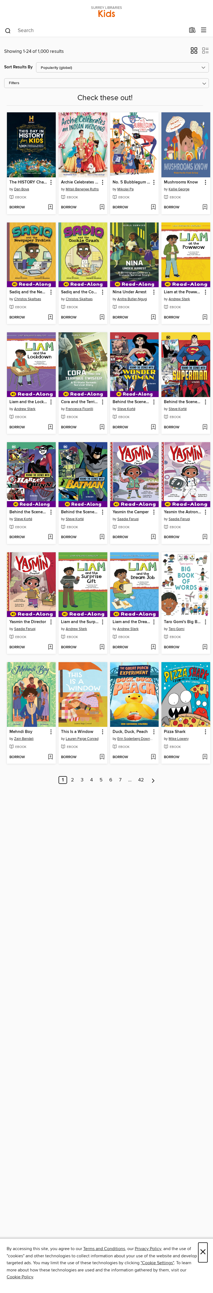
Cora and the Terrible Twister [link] (80, 402)
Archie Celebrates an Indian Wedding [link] (80, 182)
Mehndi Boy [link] (20, 731)
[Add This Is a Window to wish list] (101, 757)
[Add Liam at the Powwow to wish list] (204, 317)
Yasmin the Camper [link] (131, 512)
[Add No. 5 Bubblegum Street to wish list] (153, 207)
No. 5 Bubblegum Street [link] (132, 182)
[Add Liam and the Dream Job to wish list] (153, 647)
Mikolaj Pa (125, 189)
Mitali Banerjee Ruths (82, 189)
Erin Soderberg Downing (135, 739)
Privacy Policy (148, 1248)
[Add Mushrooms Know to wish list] (204, 207)
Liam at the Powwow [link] (183, 292)
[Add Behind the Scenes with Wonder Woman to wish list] (153, 427)
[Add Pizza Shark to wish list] (204, 757)
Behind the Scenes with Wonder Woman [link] (132, 402)
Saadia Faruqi (128, 519)
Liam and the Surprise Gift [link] (80, 622)
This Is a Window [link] (77, 731)
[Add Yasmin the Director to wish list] (50, 647)
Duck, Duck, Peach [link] (130, 731)
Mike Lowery (179, 739)
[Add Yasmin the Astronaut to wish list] (204, 537)
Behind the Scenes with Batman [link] (80, 512)
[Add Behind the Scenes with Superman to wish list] (204, 427)
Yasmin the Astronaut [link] (183, 512)
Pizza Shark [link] (175, 731)
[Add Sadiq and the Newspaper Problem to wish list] (50, 317)
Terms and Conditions (104, 1248)
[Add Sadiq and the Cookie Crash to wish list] (101, 317)
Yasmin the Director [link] (27, 622)
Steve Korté (126, 409)
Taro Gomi (176, 629)
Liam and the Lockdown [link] (28, 402)
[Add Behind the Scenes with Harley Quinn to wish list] (50, 537)
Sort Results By (18, 67)
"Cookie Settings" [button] (157, 1263)
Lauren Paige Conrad (82, 739)
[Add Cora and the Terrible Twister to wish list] (101, 427)
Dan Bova (21, 189)
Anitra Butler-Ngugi (132, 299)
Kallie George (179, 189)
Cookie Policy (20, 1277)
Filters (14, 83)
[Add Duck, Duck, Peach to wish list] (153, 757)
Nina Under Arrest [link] (129, 292)
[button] (194, 52)
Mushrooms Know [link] (181, 182)
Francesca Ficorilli (79, 409)
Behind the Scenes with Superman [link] (183, 402)
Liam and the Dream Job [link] (132, 622)
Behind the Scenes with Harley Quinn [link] (28, 512)
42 (141, 780)
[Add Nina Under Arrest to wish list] (153, 317)
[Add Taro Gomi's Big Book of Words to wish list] (204, 647)
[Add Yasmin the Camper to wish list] (153, 537)
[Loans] (192, 31)
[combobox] (95, 30)
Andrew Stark (179, 299)
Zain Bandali (24, 739)
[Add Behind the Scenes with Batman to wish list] (101, 537)
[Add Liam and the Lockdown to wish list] (50, 427)
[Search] (8, 30)
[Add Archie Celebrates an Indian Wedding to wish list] (101, 207)
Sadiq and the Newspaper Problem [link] (28, 292)
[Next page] (153, 780)
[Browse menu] (204, 30)
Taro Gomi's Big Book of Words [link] (183, 622)
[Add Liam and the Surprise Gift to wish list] (101, 647)
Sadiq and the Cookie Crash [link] (80, 292)
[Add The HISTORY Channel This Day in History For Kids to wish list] (50, 207)
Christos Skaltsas (27, 299)
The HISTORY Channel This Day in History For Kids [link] (28, 182)
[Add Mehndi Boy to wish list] (50, 757)
